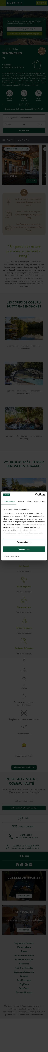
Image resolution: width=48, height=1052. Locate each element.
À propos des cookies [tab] (36, 501)
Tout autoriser (24, 549)
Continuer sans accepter (12, 556)
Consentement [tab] (9, 501)
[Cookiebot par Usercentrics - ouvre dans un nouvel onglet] (35, 494)
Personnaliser (22, 542)
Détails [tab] (21, 501)
